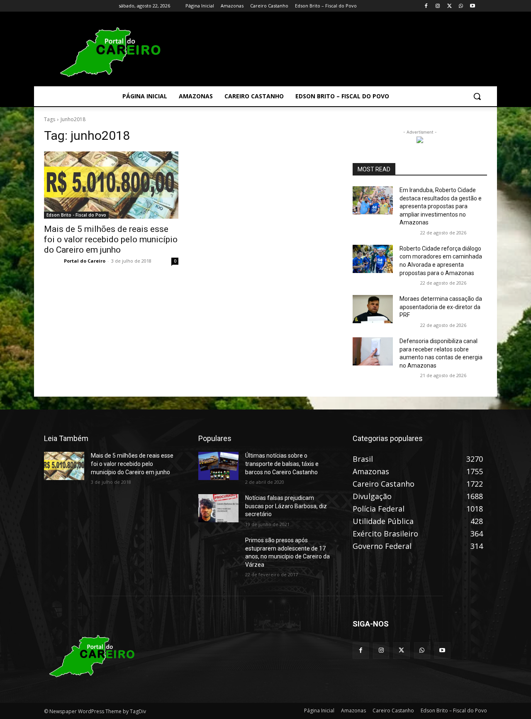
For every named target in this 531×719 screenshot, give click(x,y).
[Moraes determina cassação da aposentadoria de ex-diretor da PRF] (373, 309)
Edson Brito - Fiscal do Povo (76, 215)
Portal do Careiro (84, 261)
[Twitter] (449, 6)
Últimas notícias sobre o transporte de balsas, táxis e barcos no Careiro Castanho (282, 463)
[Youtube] (472, 6)
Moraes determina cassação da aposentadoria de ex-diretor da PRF (440, 306)
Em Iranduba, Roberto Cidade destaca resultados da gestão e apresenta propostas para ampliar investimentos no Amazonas (440, 206)
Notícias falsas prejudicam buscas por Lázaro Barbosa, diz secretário (286, 506)
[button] (477, 96)
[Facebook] (426, 6)
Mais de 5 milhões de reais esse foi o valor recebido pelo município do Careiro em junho (111, 239)
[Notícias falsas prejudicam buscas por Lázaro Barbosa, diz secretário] (218, 508)
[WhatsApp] (460, 6)
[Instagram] (438, 6)
